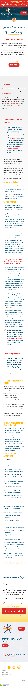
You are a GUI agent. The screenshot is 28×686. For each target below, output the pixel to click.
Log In (5, 645)
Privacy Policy (11, 679)
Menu (23, 13)
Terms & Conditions (20, 679)
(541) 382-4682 (5, 676)
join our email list (10, 656)
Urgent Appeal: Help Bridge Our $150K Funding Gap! (17, 3)
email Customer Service (13, 103)
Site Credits (22, 680)
